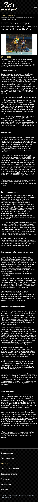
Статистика (6, 479)
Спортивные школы (10, 469)
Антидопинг (6, 484)
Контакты (5, 490)
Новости (4, 463)
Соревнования (7, 458)
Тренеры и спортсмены (11, 474)
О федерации (7, 453)
